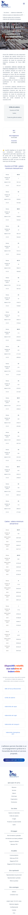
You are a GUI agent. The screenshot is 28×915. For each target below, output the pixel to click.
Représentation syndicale (14, 878)
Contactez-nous (14, 894)
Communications (14, 855)
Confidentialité (14, 907)
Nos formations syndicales (14, 835)
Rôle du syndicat (14, 881)
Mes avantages (14, 887)
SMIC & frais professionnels (13, 689)
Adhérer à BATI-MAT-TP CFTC (14, 760)
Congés (14, 819)
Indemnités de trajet (11, 715)
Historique (14, 796)
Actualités (14, 851)
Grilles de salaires (10, 697)
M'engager (14, 831)
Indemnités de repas (11, 706)
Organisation (14, 799)
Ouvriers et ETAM (14, 110)
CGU (14, 913)
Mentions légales (14, 904)
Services (14, 790)
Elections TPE (14, 844)
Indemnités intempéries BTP (13, 733)
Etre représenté (14, 870)
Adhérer (14, 891)
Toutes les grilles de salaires (14, 117)
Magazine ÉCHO (14, 861)
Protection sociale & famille (14, 821)
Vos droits (14, 808)
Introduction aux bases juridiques (14, 838)
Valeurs (14, 793)
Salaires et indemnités (14, 813)
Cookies (14, 910)
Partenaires (14, 802)
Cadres (14, 113)
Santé (14, 824)
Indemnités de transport (12, 724)
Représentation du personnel (14, 875)
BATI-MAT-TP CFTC (14, 783)
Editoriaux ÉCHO (14, 858)
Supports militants (14, 841)
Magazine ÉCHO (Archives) (14, 864)
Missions (14, 787)
